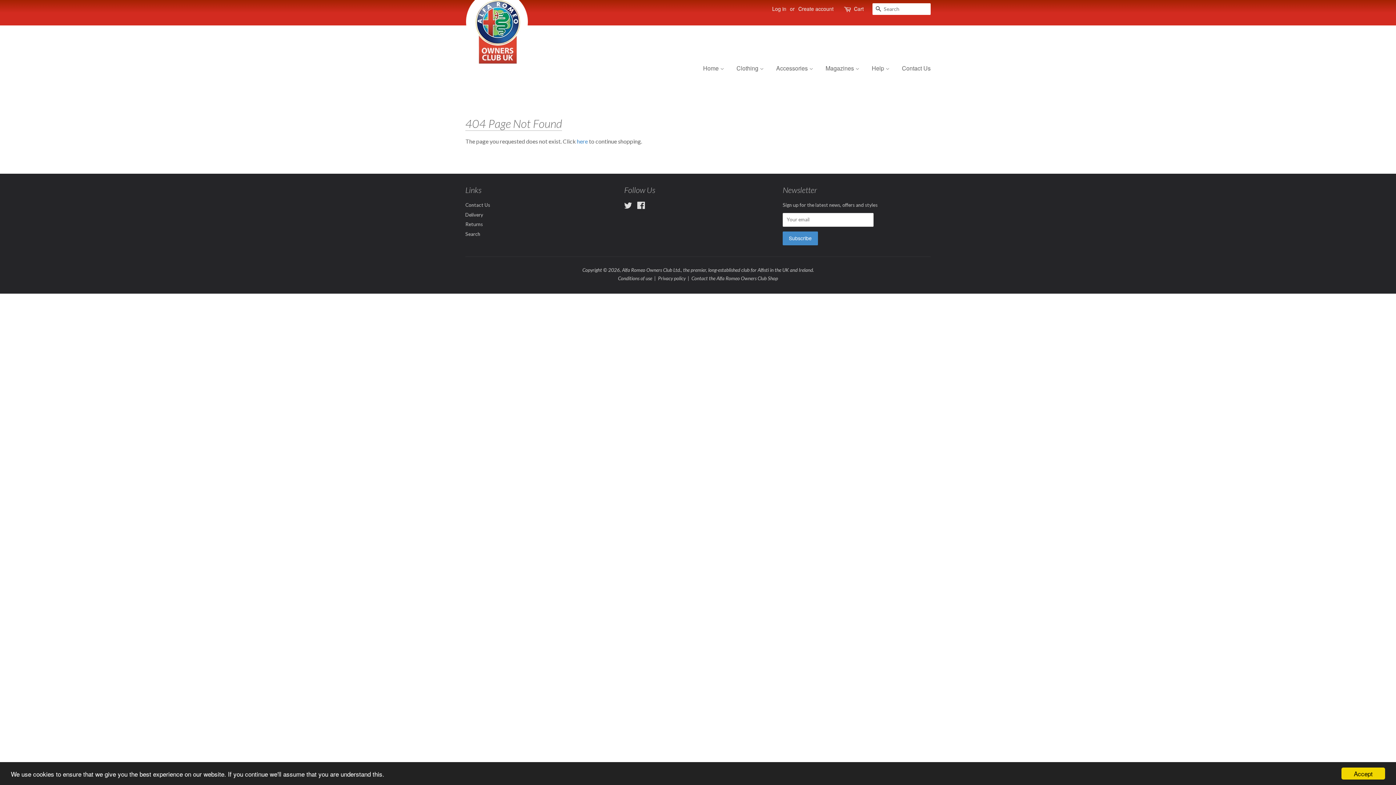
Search (472, 234)
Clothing (748, 68)
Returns (474, 224)
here (582, 141)
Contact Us (916, 68)
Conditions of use (635, 278)
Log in (779, 8)
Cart (859, 8)
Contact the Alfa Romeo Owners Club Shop (734, 278)
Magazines (840, 68)
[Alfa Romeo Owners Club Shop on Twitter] (628, 207)
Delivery (474, 215)
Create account (816, 8)
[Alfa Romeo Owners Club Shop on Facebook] (641, 207)
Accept (1363, 773)
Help (879, 68)
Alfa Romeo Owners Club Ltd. (651, 270)
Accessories (792, 68)
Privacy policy (672, 278)
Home (711, 68)
